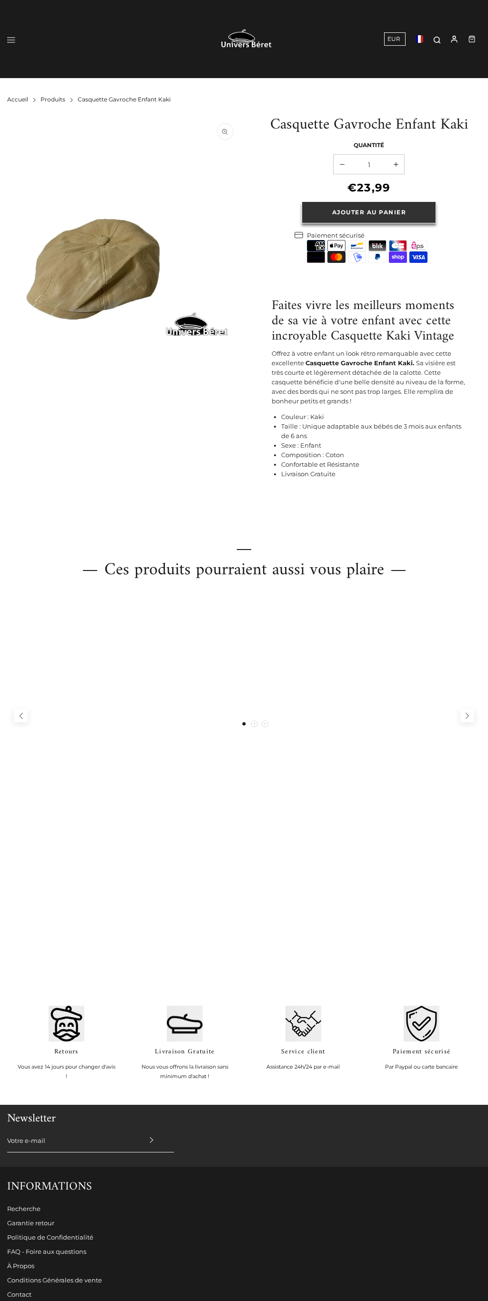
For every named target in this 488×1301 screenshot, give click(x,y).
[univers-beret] (246, 39)
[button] (244, 724)
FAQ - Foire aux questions (46, 1251)
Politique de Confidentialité (50, 1237)
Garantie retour (30, 1223)
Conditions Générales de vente (54, 1280)
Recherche (24, 1208)
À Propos (20, 1266)
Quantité (369, 145)
